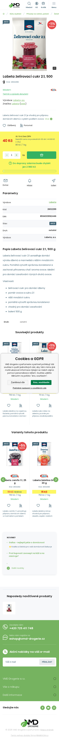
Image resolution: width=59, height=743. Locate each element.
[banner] (14, 5)
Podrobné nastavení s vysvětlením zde (29, 388)
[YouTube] (48, 708)
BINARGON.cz (42, 735)
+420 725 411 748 (21, 628)
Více (47, 119)
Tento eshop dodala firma (23, 735)
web (23, 103)
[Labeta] (53, 96)
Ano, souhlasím (41, 382)
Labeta (15, 103)
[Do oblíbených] (8, 405)
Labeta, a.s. (19, 100)
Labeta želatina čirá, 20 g (44, 481)
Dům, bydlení (15, 14)
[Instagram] (54, 708)
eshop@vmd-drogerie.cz (27, 639)
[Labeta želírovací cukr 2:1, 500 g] (9, 608)
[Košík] (43, 5)
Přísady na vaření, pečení (37, 14)
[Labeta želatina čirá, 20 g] (44, 454)
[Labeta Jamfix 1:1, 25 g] (15, 454)
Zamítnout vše (18, 382)
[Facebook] (42, 708)
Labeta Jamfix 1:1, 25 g (14, 481)
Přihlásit (47, 662)
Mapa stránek (47, 729)
